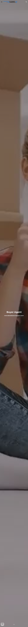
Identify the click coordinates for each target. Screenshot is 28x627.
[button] (1, 2)
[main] (14, 313)
